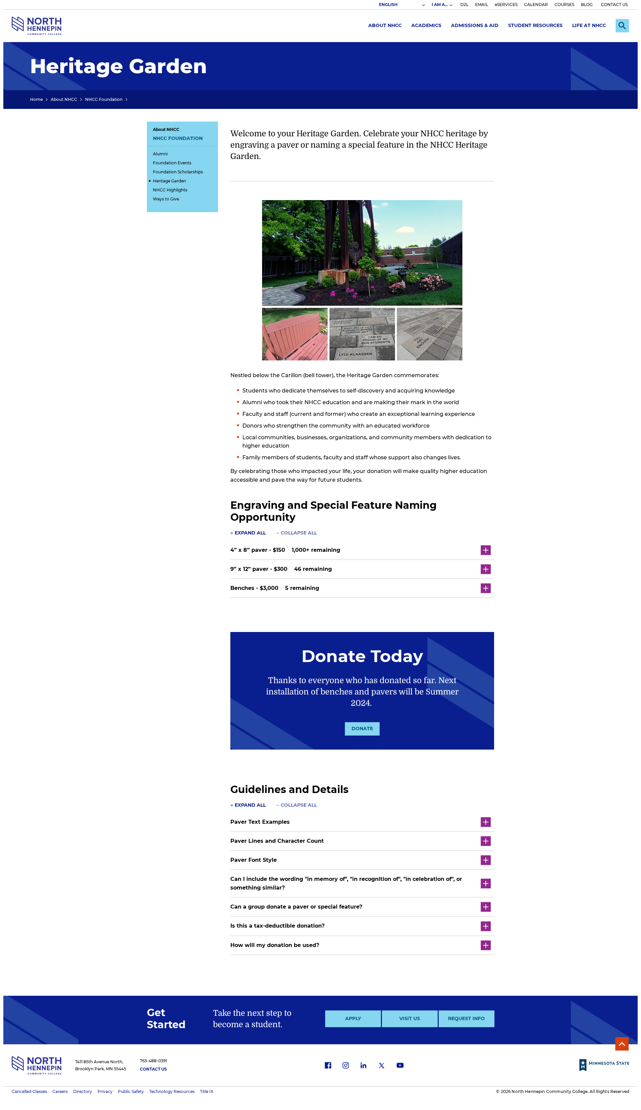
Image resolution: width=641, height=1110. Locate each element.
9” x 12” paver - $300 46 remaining (281, 569)
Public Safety (131, 1091)
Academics (426, 25)
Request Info (466, 1018)
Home (36, 99)
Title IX (206, 1091)
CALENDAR (536, 4)
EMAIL (481, 4)
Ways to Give (166, 198)
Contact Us (153, 1069)
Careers (60, 1091)
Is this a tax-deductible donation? (277, 926)
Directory (82, 1091)
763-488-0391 (153, 1060)
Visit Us (409, 1018)
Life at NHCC (589, 25)
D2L (464, 4)
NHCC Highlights (170, 189)
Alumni (160, 153)
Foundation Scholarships (178, 171)
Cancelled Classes (29, 1091)
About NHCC (385, 25)
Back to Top (622, 1044)
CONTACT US (614, 4)
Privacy (105, 1091)
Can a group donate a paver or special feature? (296, 907)
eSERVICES (506, 4)
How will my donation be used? (274, 945)
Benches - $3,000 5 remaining (274, 588)
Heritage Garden (169, 180)
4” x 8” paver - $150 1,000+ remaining (285, 550)
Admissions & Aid (474, 25)
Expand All (250, 533)
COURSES (564, 4)
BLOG (587, 4)
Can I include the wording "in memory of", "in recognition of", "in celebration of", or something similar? (346, 883)
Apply (353, 1018)
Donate (362, 729)
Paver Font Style (253, 860)
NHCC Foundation (104, 99)
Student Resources (535, 25)
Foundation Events (172, 162)
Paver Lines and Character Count (278, 841)
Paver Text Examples (260, 822)
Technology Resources (172, 1091)
